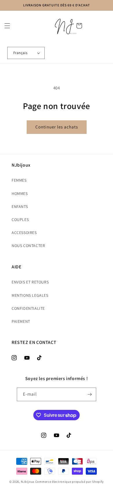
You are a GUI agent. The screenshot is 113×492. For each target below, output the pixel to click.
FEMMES (19, 180)
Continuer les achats (56, 127)
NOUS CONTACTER (28, 245)
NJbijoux (27, 482)
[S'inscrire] (89, 394)
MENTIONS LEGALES (30, 295)
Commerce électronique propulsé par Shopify (69, 482)
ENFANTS (20, 206)
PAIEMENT (21, 321)
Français (20, 52)
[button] (7, 25)
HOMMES (20, 193)
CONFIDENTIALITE (28, 308)
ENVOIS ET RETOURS (30, 282)
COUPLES (20, 219)
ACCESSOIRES (24, 232)
